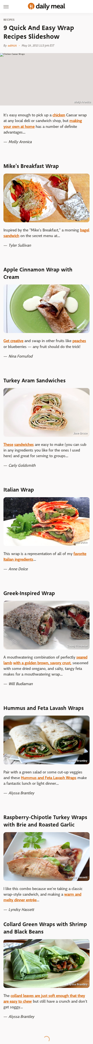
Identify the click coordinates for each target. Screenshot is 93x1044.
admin (12, 45)
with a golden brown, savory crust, (42, 663)
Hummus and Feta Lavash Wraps (48, 777)
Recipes (8, 19)
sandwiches (24, 444)
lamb (7, 663)
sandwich (11, 235)
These (8, 444)
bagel (84, 230)
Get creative (13, 340)
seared (81, 657)
